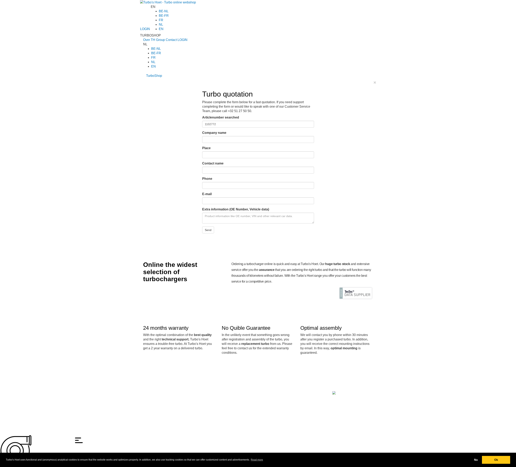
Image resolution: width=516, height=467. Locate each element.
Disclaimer (149, 397)
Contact (171, 40)
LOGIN (145, 29)
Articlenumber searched (220, 117)
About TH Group (176, 388)
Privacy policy (151, 402)
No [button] (476, 459)
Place (206, 148)
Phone (207, 178)
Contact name (213, 163)
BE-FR (164, 15)
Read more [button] (257, 459)
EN (161, 29)
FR (161, 20)
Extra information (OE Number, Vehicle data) (235, 209)
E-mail (207, 194)
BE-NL (164, 11)
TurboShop (154, 75)
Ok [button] (496, 459)
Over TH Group (154, 40)
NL (161, 24)
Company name (214, 132)
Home (147, 388)
